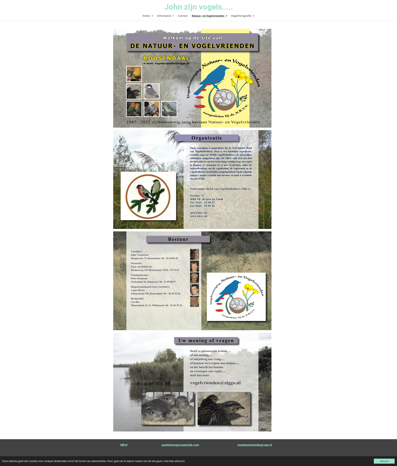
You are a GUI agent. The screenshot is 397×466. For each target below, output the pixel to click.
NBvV (124, 445)
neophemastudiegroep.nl (255, 445)
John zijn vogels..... (198, 6)
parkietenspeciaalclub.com (180, 445)
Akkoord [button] (384, 461)
